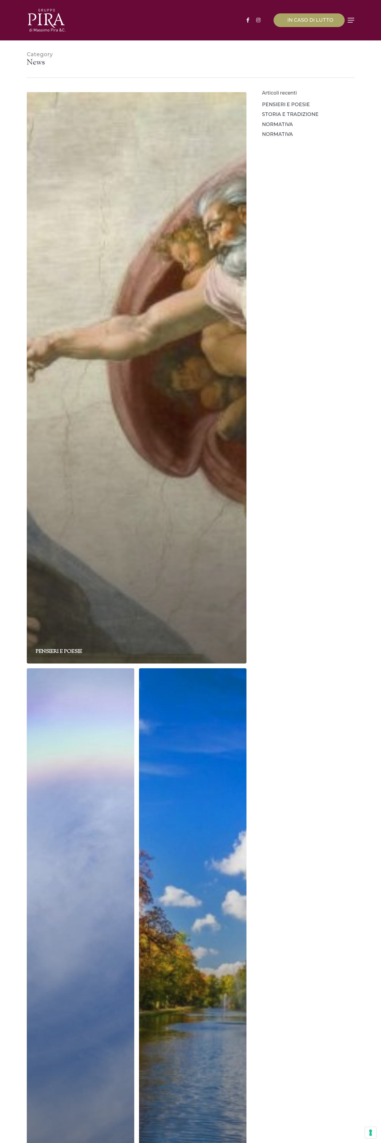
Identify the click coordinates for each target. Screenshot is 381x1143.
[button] (351, 20)
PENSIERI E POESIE (286, 104)
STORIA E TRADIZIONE (290, 114)
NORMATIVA (277, 124)
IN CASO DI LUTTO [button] (310, 20)
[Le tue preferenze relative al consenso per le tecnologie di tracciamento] (370, 1132)
